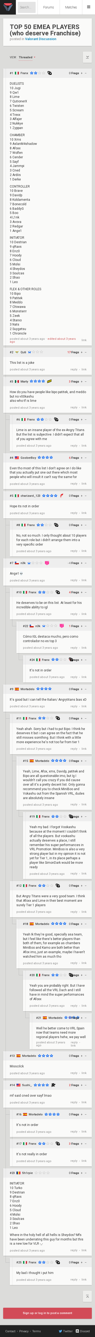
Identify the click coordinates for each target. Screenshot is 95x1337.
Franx (24, 73)
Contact (10, 1331)
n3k (23, 563)
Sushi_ (27, 1085)
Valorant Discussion (40, 39)
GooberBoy (28, 458)
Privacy (23, 1331)
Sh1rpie (27, 1173)
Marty (24, 381)
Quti (23, 352)
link (84, 340)
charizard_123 (30, 496)
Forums (48, 7)
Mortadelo (28, 689)
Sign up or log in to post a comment (47, 1313)
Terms (36, 1331)
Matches (71, 7)
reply (73, 369)
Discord (85, 1331)
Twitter (68, 1331)
